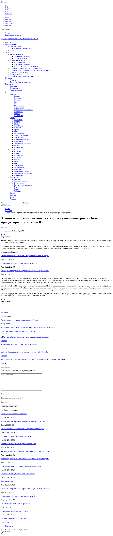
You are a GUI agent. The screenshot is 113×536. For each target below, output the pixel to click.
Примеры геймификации (23, 48)
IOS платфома (19, 62)
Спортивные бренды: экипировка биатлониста (18, 444)
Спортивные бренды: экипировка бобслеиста (18, 474)
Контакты (9, 84)
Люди (16, 104)
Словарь (13, 195)
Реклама (17, 114)
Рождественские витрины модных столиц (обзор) (19, 320)
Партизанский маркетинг (23, 110)
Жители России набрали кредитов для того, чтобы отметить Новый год (28, 327)
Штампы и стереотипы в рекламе (13, 518)
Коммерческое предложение (24, 185)
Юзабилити (18, 116)
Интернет (17, 100)
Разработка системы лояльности (22, 76)
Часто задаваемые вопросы (20, 82)
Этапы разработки (21, 58)
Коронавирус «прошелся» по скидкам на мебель (19, 263)
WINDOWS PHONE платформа (26, 66)
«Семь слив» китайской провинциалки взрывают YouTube (23, 421)
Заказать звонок (16, 90)
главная (8, 42)
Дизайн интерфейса (17, 60)
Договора (17, 179)
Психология (18, 112)
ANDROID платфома (22, 64)
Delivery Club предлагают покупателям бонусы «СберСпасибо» (25, 271)
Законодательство (20, 181)
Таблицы (17, 191)
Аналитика (18, 120)
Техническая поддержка (19, 72)
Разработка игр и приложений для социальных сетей (30, 70)
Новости (8, 78)
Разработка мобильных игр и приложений (26, 68)
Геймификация (11, 44)
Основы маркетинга (21, 135)
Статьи (12, 118)
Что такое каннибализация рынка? (14, 414)
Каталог (13, 193)
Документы (14, 177)
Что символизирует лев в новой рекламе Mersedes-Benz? (22, 466)
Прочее (17, 187)
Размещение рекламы (13, 35)
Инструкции (19, 183)
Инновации (18, 98)
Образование (19, 108)
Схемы (16, 189)
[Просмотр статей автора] (5, 310)
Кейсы (16, 124)
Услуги (8, 52)
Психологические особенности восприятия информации (22, 429)
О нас (7, 33)
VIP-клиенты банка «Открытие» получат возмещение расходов (25, 256)
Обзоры (13, 149)
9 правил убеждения (8, 481)
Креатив (17, 102)
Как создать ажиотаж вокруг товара (14, 511)
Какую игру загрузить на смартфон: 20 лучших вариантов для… (25, 459)
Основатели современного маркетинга (15, 504)
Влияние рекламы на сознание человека (16, 436)
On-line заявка (15, 88)
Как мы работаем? (16, 54)
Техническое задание (22, 56)
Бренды (17, 96)
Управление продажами (23, 143)
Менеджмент (19, 106)
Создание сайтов (16, 74)
